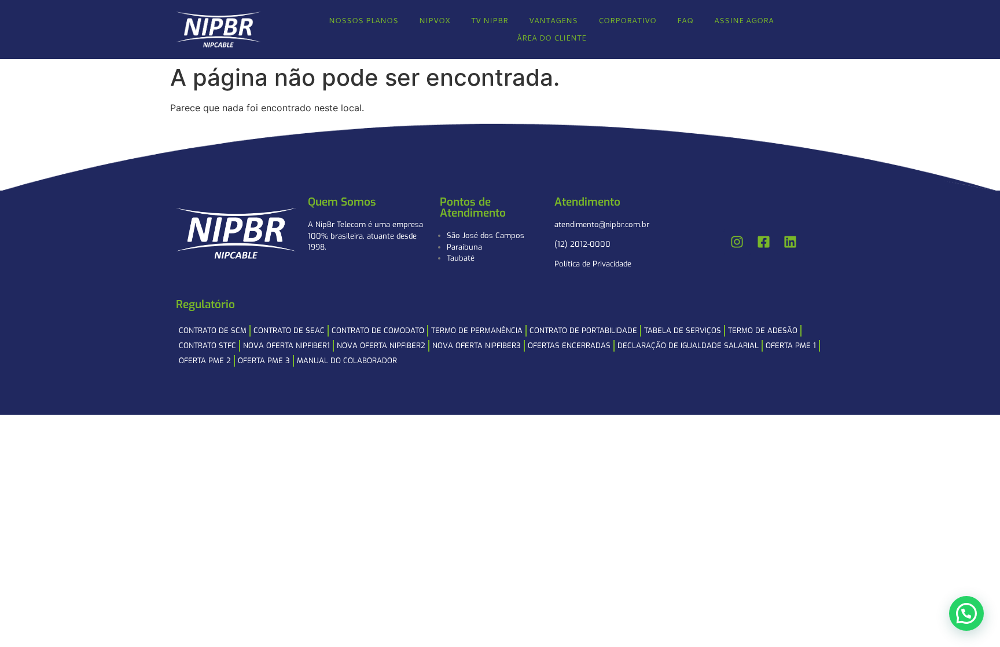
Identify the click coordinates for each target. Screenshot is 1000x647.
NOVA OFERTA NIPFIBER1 (286, 345)
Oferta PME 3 (264, 360)
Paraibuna (464, 247)
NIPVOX (434, 20)
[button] (966, 613)
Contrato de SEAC (289, 330)
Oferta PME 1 (791, 345)
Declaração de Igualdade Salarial (688, 345)
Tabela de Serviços (682, 330)
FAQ (685, 20)
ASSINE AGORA (744, 20)
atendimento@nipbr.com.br (601, 224)
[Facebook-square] (764, 242)
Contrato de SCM (213, 330)
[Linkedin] (790, 242)
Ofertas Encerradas (569, 345)
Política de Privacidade (592, 264)
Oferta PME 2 (205, 360)
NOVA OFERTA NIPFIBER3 (476, 345)
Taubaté (461, 258)
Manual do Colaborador (347, 360)
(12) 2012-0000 (582, 244)
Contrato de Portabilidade (583, 330)
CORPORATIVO (627, 20)
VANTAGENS (553, 20)
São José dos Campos (485, 235)
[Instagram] (737, 242)
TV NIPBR (489, 20)
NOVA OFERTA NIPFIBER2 (381, 345)
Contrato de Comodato (378, 330)
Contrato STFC (207, 345)
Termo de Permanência (477, 330)
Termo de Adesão (762, 330)
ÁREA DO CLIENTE (551, 37)
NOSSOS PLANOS (363, 20)
